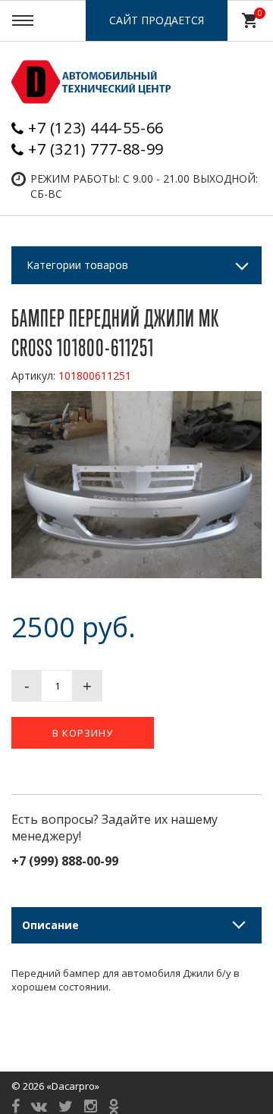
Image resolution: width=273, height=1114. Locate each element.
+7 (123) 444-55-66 (96, 127)
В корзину (82, 733)
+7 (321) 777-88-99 (96, 149)
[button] (248, 404)
